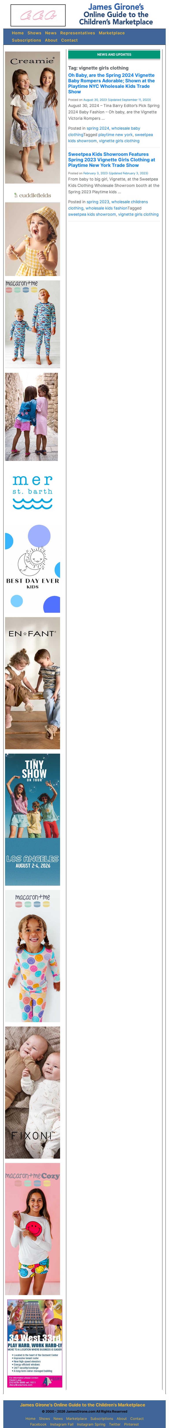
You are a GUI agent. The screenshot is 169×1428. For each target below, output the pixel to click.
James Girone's (36, 1405)
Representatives (77, 33)
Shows (35, 33)
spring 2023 (98, 201)
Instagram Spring (91, 1424)
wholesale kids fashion (106, 208)
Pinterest (131, 1424)
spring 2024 (98, 128)
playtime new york (115, 134)
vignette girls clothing (119, 140)
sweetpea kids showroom (92, 214)
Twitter (115, 1424)
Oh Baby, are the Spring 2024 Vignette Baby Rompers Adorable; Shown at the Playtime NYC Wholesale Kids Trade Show (111, 83)
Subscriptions (26, 40)
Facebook (38, 1424)
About (51, 40)
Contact (69, 40)
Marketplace (112, 33)
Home (18, 33)
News (51, 33)
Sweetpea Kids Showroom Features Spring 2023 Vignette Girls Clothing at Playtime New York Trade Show (111, 159)
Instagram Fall (61, 1424)
